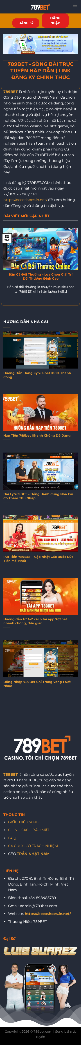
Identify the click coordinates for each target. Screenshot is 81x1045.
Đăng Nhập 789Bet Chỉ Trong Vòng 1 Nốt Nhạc (37, 684)
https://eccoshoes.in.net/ (25, 200)
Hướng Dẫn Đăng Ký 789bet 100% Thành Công (37, 375)
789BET (10, 92)
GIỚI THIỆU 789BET (25, 822)
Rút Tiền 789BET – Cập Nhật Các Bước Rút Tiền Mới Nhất (38, 559)
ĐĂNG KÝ (26, 23)
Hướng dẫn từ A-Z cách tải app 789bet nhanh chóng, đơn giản (35, 621)
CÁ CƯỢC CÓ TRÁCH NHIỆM (33, 846)
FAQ (12, 838)
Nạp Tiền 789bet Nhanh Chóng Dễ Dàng (37, 435)
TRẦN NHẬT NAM (33, 854)
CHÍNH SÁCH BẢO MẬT (28, 830)
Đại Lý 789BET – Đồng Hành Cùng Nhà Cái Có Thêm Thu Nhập (38, 496)
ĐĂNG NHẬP (55, 20)
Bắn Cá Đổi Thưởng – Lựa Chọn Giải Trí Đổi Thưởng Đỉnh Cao (40, 276)
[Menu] (75, 6)
